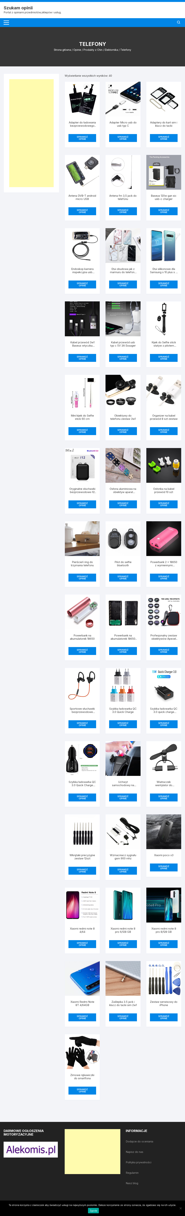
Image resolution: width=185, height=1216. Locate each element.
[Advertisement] (31, 133)
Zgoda (93, 1210)
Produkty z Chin (92, 49)
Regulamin (132, 1172)
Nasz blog (132, 1183)
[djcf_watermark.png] (31, 1149)
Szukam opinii (18, 7)
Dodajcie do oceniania (139, 1141)
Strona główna (62, 49)
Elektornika (111, 49)
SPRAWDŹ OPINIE (82, 137)
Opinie (77, 49)
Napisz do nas (134, 1152)
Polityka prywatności (138, 1162)
